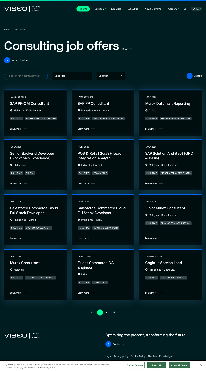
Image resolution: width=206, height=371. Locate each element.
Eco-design (165, 356)
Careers (172, 8)
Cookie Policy (138, 356)
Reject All (156, 365)
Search (198, 75)
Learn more (35, 113)
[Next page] (114, 312)
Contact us (118, 344)
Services (99, 8)
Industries (116, 8)
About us (133, 8)
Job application (19, 60)
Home (7, 29)
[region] (103, 365)
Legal (108, 356)
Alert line (152, 356)
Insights (83, 8)
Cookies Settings (135, 365)
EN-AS (196, 8)
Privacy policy (121, 356)
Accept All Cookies (180, 365)
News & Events (153, 8)
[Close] (201, 365)
